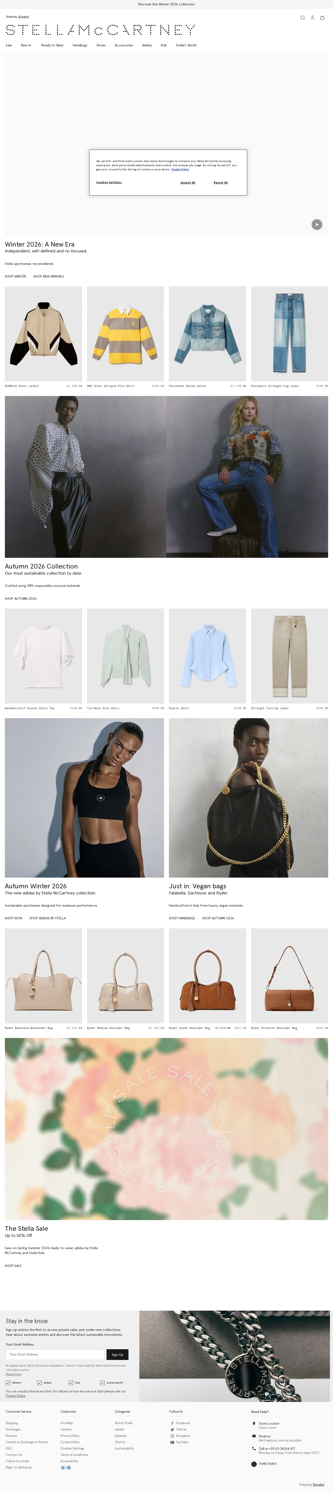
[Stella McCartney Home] (100, 30)
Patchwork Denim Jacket (106, 386)
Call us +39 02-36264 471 (277, 1449)
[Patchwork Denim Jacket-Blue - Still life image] (125, 333)
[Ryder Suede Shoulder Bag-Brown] (125, 975)
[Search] (303, 18)
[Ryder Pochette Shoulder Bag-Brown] (207, 975)
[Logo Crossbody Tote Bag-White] (289, 975)
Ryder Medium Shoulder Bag (26, 1028)
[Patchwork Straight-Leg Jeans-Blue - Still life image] (207, 333)
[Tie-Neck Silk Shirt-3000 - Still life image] (43, 656)
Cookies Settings (72, 1448)
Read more (13, 1374)
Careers (66, 1429)
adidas (47, 1382)
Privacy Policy (15, 1396)
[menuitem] (26, 45)
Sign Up (117, 1355)
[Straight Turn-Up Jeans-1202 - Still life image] (207, 656)
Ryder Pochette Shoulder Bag (192, 1028)
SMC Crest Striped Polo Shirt (29, 386)
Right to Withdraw (19, 1467)
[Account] (312, 18)
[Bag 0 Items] (322, 18)
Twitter (181, 1429)
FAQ (9, 1448)
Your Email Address (20, 1344)
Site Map (66, 1423)
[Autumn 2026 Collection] (85, 477)
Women (16, 1382)
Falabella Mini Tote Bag (270, 708)
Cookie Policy (69, 1442)
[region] (168, 172)
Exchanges (13, 1429)
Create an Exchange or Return (27, 1442)
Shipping (12, 1423)
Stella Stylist (268, 1463)
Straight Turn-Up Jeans (187, 708)
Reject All (221, 182)
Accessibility (69, 1461)
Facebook (183, 1423)
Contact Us (14, 1455)
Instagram (183, 1436)
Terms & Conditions (74, 1455)
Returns (11, 1436)
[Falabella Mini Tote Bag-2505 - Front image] (289, 656)
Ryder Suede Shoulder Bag (107, 1028)
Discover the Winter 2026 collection (166, 4)
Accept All (188, 182)
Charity (120, 1442)
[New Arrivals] (248, 798)
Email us (264, 1436)
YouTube (182, 1442)
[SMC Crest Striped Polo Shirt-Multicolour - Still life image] (43, 333)
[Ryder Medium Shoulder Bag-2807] (43, 975)
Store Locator (269, 1423)
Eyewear (121, 1436)
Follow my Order (17, 1461)
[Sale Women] (166, 1129)
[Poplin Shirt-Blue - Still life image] (125, 656)
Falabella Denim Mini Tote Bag (276, 386)
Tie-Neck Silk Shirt (21, 708)
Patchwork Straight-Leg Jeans (193, 386)
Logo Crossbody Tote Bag (270, 1028)
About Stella (124, 1423)
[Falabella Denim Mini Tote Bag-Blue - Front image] (289, 333)
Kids (77, 1382)
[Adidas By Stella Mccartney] (84, 798)
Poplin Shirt (97, 708)
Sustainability (115, 1382)
